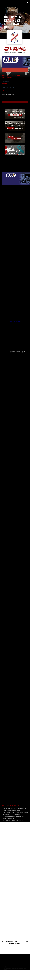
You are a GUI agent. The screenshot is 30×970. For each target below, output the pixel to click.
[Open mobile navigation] (27, 2)
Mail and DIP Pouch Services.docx (13, 820)
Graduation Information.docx (11, 810)
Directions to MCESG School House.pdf (14, 808)
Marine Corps (15, 965)
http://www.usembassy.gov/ (17, 351)
